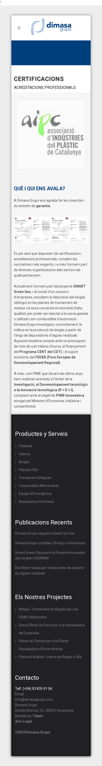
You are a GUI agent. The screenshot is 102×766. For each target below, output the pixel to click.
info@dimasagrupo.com (34, 700)
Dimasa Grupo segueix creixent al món (45, 533)
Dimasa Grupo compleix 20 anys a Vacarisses (50, 543)
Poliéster (26, 446)
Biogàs (24, 462)
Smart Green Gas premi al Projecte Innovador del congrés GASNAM (50, 555)
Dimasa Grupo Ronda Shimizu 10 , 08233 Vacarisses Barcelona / (44, 710)
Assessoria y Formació (36, 502)
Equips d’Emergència (35, 494)
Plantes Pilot (28, 470)
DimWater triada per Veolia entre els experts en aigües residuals (49, 570)
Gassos (24, 454)
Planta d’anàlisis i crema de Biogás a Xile (50, 657)
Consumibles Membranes (39, 486)
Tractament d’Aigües (35, 478)
